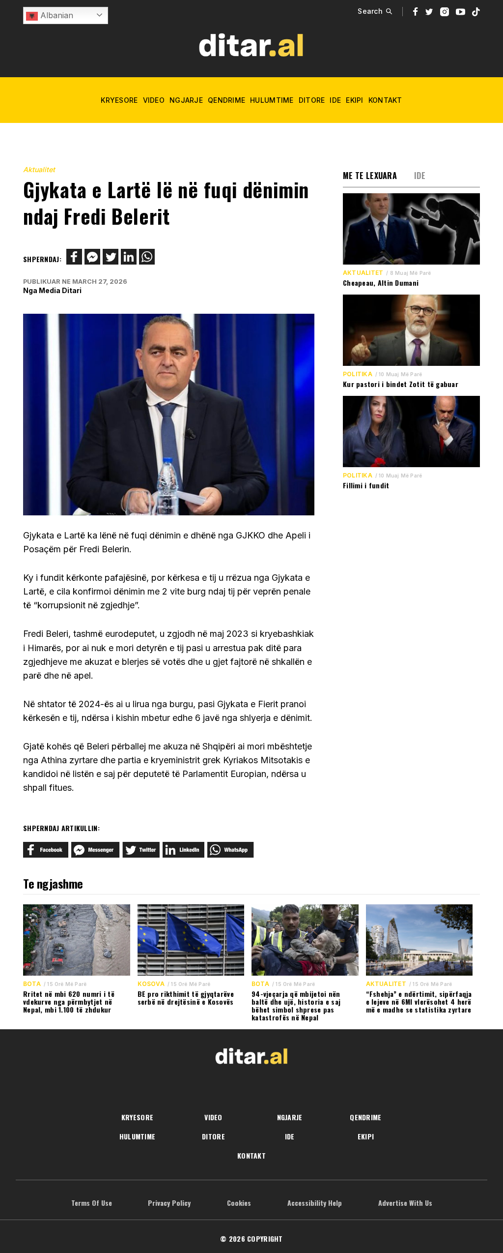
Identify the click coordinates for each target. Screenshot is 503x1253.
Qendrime (226, 100)
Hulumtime (272, 100)
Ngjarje (186, 100)
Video (154, 100)
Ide (335, 100)
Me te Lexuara (370, 175)
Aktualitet (39, 169)
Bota (32, 984)
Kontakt (385, 100)
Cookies (239, 1202)
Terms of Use (91, 1202)
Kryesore (119, 100)
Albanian (55, 15)
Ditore (312, 100)
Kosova (151, 984)
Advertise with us (405, 1202)
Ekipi (354, 100)
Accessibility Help (314, 1202)
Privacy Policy (169, 1202)
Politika (357, 374)
